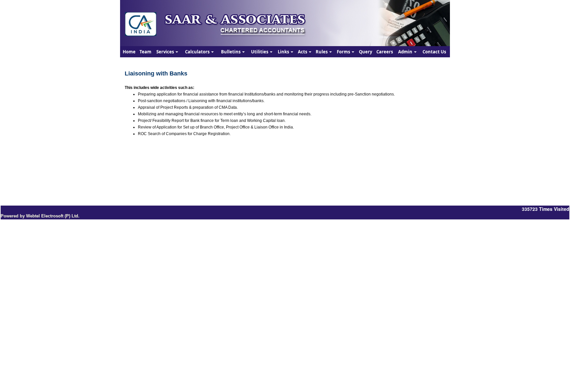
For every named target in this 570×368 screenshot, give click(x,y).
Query (365, 52)
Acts (303, 52)
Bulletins (231, 52)
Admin (405, 52)
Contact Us (434, 52)
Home (129, 52)
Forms (344, 52)
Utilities (260, 52)
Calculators (197, 52)
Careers (384, 52)
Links (284, 52)
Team (145, 52)
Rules (322, 52)
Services (165, 52)
